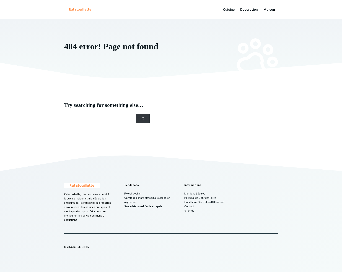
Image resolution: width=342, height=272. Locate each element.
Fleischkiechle (132, 193)
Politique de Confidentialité (200, 197)
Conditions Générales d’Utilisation (204, 202)
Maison (269, 9)
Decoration (249, 9)
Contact (189, 206)
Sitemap (189, 210)
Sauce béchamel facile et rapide (143, 206)
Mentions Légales (194, 193)
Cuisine (229, 9)
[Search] (143, 118)
